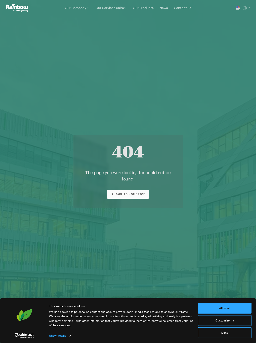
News (164, 8)
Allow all (224, 308)
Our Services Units (110, 8)
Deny (224, 332)
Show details (57, 335)
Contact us (182, 8)
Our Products (143, 8)
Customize (223, 320)
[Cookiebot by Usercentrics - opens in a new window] (24, 336)
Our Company (75, 8)
